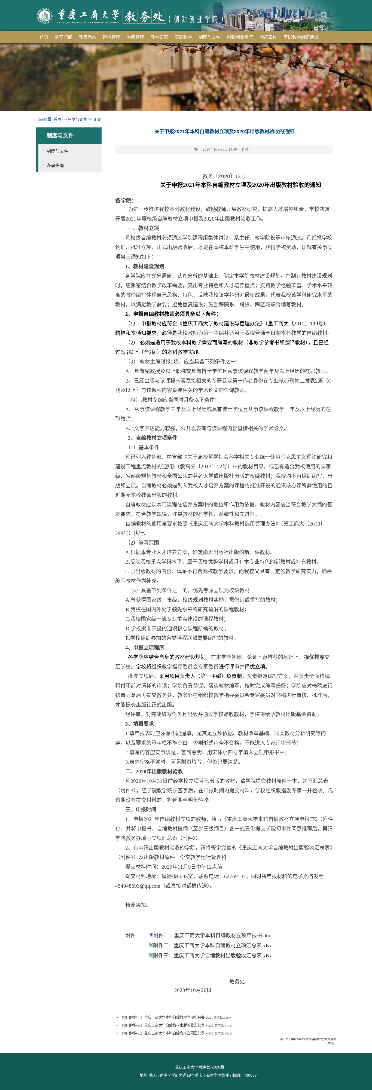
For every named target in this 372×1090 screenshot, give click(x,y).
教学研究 (159, 37)
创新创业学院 (240, 37)
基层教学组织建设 (300, 37)
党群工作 (268, 37)
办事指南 (55, 165)
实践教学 (183, 37)
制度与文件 (209, 37)
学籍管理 (135, 37)
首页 (43, 37)
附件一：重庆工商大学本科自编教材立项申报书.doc (212, 935)
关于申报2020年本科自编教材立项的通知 (311, 1039)
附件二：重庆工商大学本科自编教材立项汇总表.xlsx (212, 945)
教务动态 (87, 37)
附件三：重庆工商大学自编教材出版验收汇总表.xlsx (212, 955)
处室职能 (63, 37)
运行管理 (111, 37)
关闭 (330, 1043)
